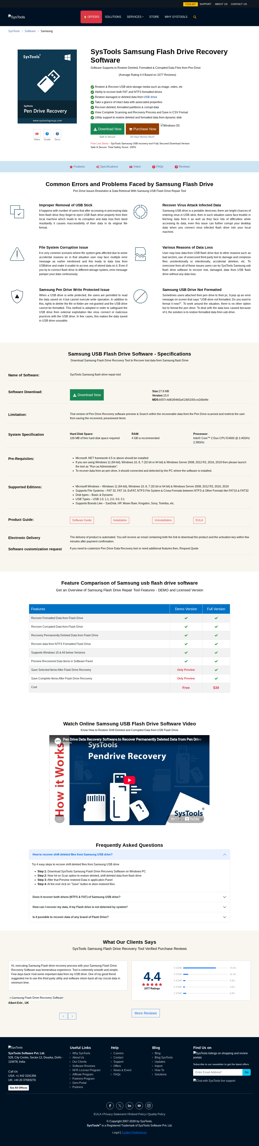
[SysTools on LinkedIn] (129, 1105)
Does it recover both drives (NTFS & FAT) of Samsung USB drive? (77, 896)
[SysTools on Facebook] (110, 1105)
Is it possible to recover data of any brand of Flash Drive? (71, 917)
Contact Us (239, 4)
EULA (199, 520)
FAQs (159, 166)
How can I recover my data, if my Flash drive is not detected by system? (80, 906)
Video (137, 166)
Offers (93, 16)
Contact (118, 1057)
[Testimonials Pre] (63, 1016)
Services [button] (134, 16)
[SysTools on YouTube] (139, 1105)
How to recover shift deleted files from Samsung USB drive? (73, 854)
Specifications (109, 166)
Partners (77, 1087)
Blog (158, 1053)
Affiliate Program (82, 1074)
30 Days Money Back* (142, 136)
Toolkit (190, 4)
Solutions (113, 16)
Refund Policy (137, 1114)
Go (246, 1072)
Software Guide (82, 520)
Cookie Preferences (134, 1132)
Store (154, 16)
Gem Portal (79, 1082)
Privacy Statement (114, 1114)
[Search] (194, 17)
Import (158, 1065)
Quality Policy (156, 1114)
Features (79, 166)
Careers (118, 1053)
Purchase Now (144, 129)
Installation (120, 520)
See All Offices (18, 1087)
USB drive (150, 97)
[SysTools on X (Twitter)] (119, 1105)
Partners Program (83, 1078)
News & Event (122, 1070)
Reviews (184, 166)
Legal (115, 1132)
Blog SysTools (164, 1057)
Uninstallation (163, 520)
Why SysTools (176, 16)
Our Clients (79, 1061)
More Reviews (146, 1013)
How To (159, 1070)
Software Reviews (83, 1065)
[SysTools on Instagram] (149, 1105)
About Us (221, 4)
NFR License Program (86, 1070)
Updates (160, 1061)
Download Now (109, 129)
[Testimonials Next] (72, 1016)
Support (205, 4)
